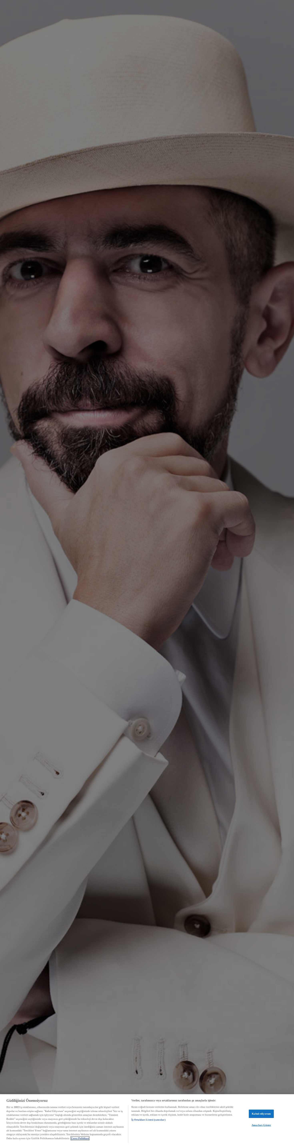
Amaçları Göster (261, 1125)
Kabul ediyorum (261, 1113)
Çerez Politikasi (80, 1138)
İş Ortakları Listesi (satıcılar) (148, 1119)
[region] (147, 1119)
